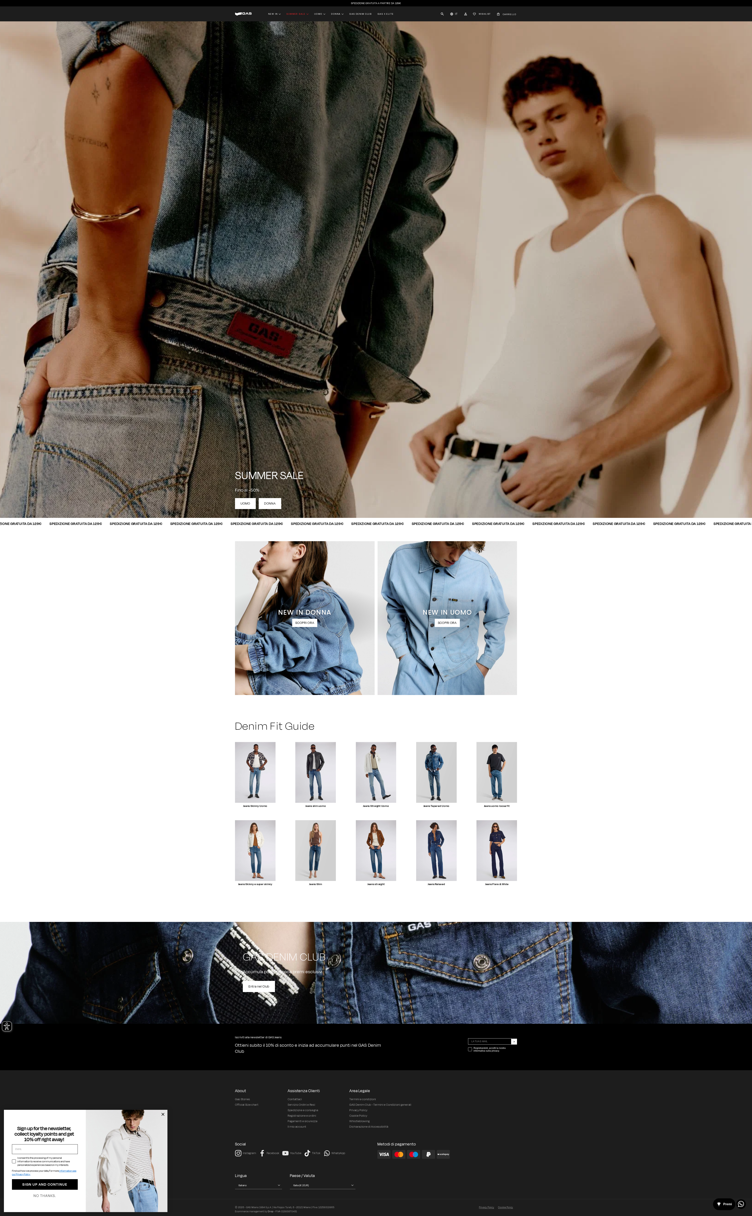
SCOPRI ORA (304, 623)
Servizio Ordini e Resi (301, 1105)
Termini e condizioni (362, 1099)
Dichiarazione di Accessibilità (368, 1127)
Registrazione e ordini (302, 1116)
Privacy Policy (358, 1110)
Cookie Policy (358, 1116)
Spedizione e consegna (303, 1110)
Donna (336, 13)
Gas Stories (242, 1099)
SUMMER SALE (296, 13)
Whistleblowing (359, 1121)
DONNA (270, 503)
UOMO (245, 503)
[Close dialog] (163, 1114)
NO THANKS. (44, 1195)
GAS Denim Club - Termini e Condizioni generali (380, 1105)
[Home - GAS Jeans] (243, 14)
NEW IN (273, 13)
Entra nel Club (259, 986)
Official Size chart (246, 1105)
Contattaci (295, 1099)
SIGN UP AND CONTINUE (44, 1184)
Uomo (318, 13)
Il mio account (297, 1127)
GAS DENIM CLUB (360, 13)
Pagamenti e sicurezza (302, 1121)
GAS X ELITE (386, 13)
